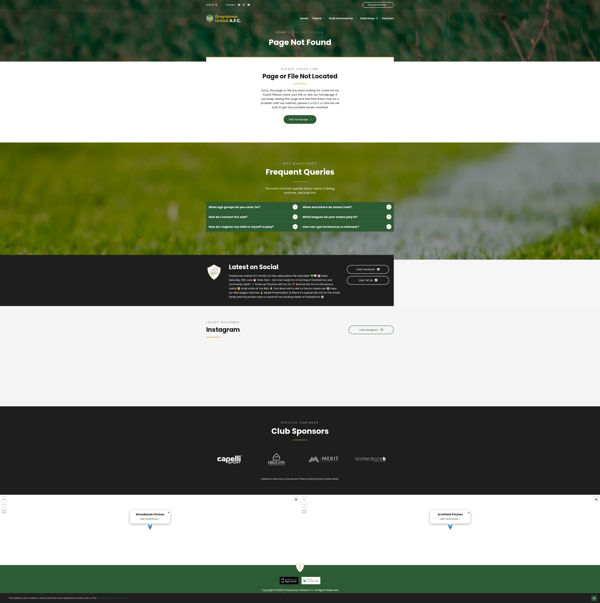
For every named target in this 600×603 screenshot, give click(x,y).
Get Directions (149, 519)
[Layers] (296, 499)
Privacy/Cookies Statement (112, 598)
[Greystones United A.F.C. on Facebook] (238, 4)
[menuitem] (302, 18)
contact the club (314, 479)
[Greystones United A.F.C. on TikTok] (248, 4)
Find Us (210, 4)
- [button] (4, 504)
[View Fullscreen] (4, 511)
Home (282, 32)
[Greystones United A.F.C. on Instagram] (243, 4)
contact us (315, 103)
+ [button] (4, 499)
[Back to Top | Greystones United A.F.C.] (300, 570)
